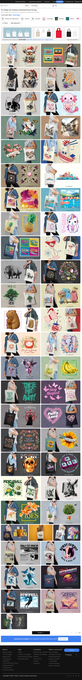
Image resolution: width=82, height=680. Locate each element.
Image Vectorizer (54, 659)
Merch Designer (53, 652)
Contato (36, 661)
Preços (20, 652)
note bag (16, 15)
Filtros (6, 23)
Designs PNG (6, 657)
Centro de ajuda (23, 659)
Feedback (36, 663)
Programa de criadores (40, 652)
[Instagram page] (68, 675)
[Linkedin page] (78, 675)
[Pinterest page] (73, 675)
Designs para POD (8, 665)
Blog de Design (7, 652)
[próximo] (76, 632)
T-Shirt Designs (7, 654)
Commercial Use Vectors (10, 663)
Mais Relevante (15, 23)
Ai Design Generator (55, 654)
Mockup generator (54, 657)
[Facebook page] (71, 675)
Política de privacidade (25, 657)
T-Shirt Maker (53, 661)
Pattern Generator (54, 666)
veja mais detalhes (72, 39)
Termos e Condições (24, 654)
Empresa (36, 657)
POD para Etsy (7, 668)
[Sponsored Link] (17, 33)
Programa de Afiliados (40, 654)
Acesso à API (37, 659)
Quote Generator (54, 663)
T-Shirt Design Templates (7, 660)
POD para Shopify (8, 670)
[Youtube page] (76, 675)
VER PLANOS (63, 639)
